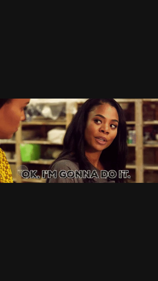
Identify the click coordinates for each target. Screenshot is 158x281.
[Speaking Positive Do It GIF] (79, 140)
